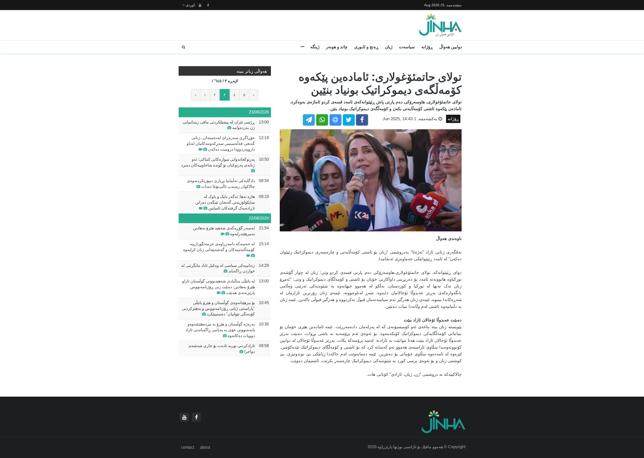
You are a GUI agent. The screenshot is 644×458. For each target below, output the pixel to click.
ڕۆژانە (427, 47)
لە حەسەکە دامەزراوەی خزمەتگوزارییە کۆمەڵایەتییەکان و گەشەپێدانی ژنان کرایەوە (219, 247)
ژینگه (314, 47)
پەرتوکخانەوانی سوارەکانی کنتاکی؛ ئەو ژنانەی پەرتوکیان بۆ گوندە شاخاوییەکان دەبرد (218, 162)
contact (187, 447)
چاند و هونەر (337, 47)
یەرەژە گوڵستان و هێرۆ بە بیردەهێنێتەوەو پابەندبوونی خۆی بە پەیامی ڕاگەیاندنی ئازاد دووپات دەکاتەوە (220, 330)
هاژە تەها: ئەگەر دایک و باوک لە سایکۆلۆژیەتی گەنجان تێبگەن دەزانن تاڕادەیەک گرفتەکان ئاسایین (225, 202)
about (205, 447)
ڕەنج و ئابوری (366, 47)
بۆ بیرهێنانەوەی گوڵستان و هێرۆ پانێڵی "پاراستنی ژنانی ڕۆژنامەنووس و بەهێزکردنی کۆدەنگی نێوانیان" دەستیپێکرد (218, 308)
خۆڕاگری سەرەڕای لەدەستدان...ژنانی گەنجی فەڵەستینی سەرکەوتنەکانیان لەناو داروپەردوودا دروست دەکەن (221, 143)
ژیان (388, 47)
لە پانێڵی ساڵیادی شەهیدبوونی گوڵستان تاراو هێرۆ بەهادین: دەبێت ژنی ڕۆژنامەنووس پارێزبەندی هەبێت (218, 287)
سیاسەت (407, 47)
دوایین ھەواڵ (450, 47)
